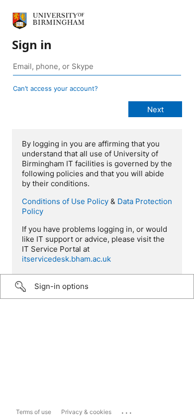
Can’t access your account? (55, 88)
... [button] (127, 411)
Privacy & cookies (86, 412)
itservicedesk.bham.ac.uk (66, 259)
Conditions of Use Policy (65, 201)
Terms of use (33, 412)
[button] (97, 286)
